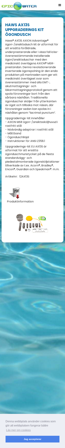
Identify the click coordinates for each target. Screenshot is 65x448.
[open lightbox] (32, 223)
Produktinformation (20, 201)
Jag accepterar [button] (32, 439)
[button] (60, 5)
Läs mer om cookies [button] (18, 430)
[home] (18, 5)
